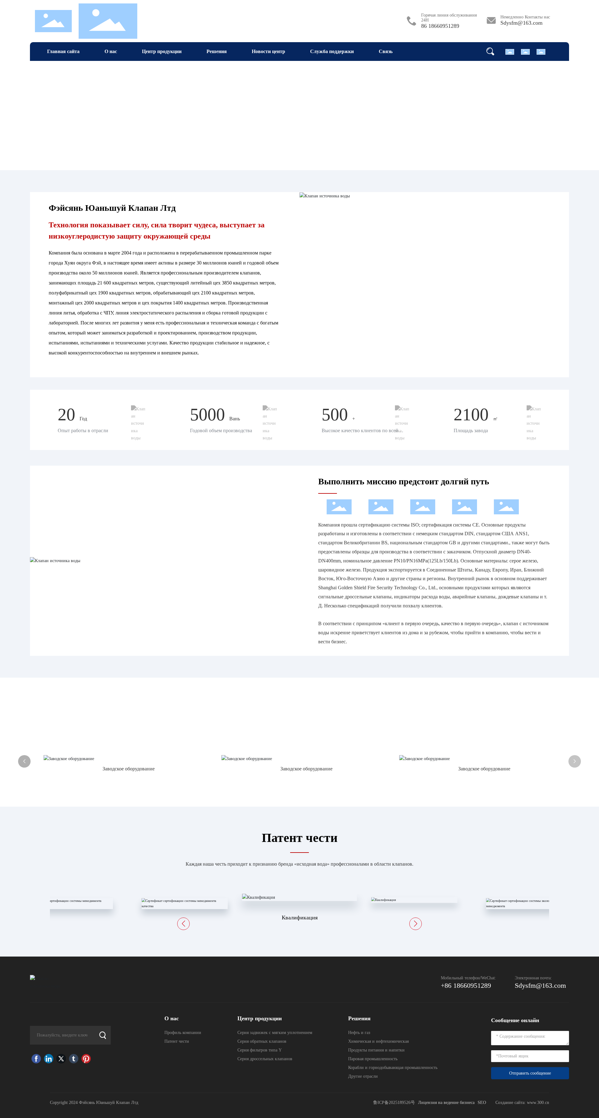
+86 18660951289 (466, 985)
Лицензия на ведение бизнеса (446, 1102)
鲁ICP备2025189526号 (394, 1102)
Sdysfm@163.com (521, 23)
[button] (574, 761)
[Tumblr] (73, 1058)
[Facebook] (36, 1058)
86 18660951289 (440, 26)
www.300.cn (538, 1102)
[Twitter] (61, 1058)
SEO (482, 1102)
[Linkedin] (48, 1058)
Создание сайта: (511, 1102)
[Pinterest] (86, 1058)
